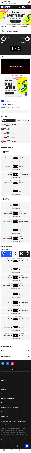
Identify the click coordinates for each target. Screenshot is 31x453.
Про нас (3, 376)
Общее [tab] (2, 107)
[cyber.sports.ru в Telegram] (3, 364)
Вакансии (3, 389)
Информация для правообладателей (11, 411)
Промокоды (4, 416)
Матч (2, 101)
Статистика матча (15, 161)
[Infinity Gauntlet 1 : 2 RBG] (6, 151)
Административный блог (7, 398)
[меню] (28, 7)
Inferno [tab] (18, 107)
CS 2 (8, 26)
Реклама (3, 394)
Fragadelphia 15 (14, 26)
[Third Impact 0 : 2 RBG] (8, 37)
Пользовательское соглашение (9, 407)
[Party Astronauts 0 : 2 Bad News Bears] (24, 38)
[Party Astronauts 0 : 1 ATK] (5, 199)
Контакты (4, 385)
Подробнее (4, 439)
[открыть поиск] (19, 7)
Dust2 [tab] (13, 107)
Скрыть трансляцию (17, 75)
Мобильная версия (15, 369)
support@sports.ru (6, 424)
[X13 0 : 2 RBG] (6, 37)
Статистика (9, 101)
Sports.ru (5, 428)
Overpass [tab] (8, 107)
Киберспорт (3, 26)
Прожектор (4, 402)
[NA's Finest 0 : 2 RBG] (8, 151)
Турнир (15, 101)
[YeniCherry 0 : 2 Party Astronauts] (22, 37)
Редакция (4, 380)
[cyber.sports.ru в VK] (8, 364)
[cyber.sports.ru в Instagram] (13, 364)
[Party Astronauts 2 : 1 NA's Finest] (7, 198)
